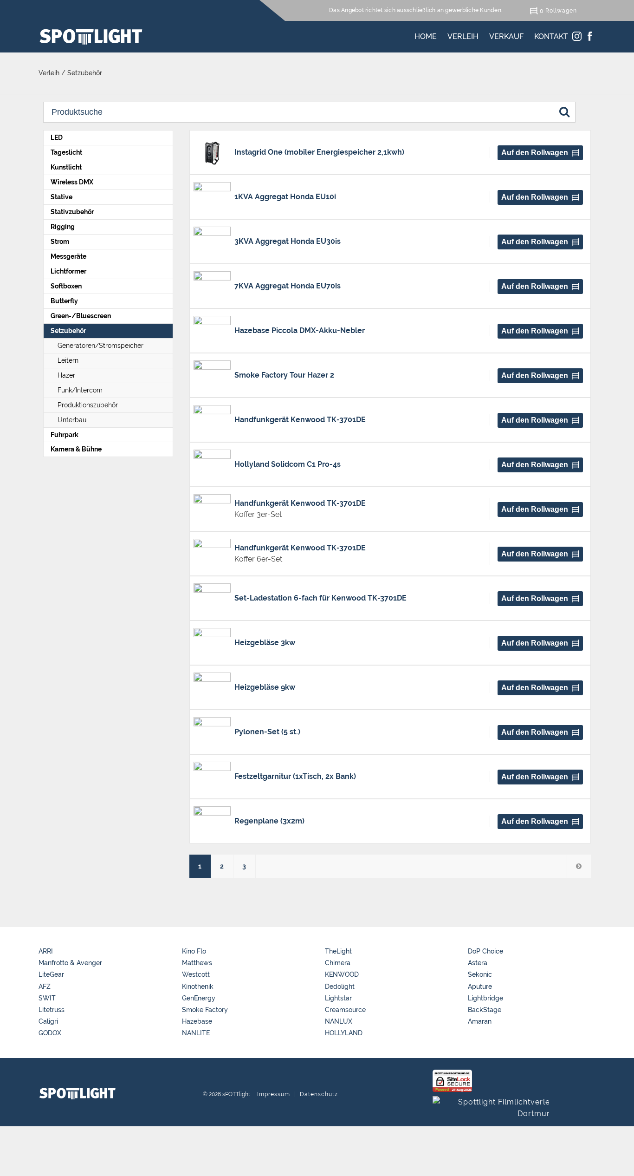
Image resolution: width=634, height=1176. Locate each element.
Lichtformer (68, 271)
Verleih (463, 35)
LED (57, 137)
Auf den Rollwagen (534, 153)
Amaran (480, 1021)
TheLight (338, 951)
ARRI (46, 951)
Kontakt (551, 35)
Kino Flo (194, 951)
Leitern (68, 360)
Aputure (480, 986)
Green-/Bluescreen (81, 316)
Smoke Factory (205, 1009)
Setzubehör (68, 330)
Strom (60, 241)
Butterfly (64, 301)
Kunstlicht (66, 167)
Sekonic (480, 974)
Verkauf (506, 35)
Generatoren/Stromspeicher (100, 345)
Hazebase (197, 1021)
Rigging (63, 226)
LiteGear (51, 974)
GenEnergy (198, 998)
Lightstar (338, 998)
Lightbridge (485, 998)
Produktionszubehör (88, 405)
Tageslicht (66, 152)
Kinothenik (197, 986)
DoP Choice (485, 951)
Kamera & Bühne (76, 449)
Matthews (197, 963)
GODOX (50, 1033)
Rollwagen (561, 10)
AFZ (45, 986)
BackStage (484, 1009)
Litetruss (52, 1009)
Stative (61, 197)
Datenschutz (319, 1094)
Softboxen (66, 286)
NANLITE (196, 1033)
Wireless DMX (72, 182)
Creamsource (345, 1009)
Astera (477, 963)
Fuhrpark (64, 434)
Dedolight (340, 986)
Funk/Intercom (80, 390)
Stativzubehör (72, 212)
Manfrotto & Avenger (70, 963)
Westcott (196, 974)
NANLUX (338, 1021)
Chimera (337, 963)
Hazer (66, 375)
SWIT (47, 998)
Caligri (48, 1021)
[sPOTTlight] (91, 36)
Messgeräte (68, 256)
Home (425, 35)
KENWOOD (342, 974)
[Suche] (564, 111)
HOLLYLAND (343, 1033)
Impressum (273, 1094)
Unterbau (72, 420)
